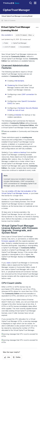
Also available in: (7, 35)
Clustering (11, 85)
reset (8, 263)
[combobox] (24, 35)
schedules (17, 115)
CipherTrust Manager (20, 43)
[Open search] (30, 2)
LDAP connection (27, 94)
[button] (20, 20)
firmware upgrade (8, 241)
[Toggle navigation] (35, 2)
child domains (19, 81)
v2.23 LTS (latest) (9, 47)
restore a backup (19, 152)
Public (6, 43)
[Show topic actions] (37, 27)
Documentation (25, 47)
